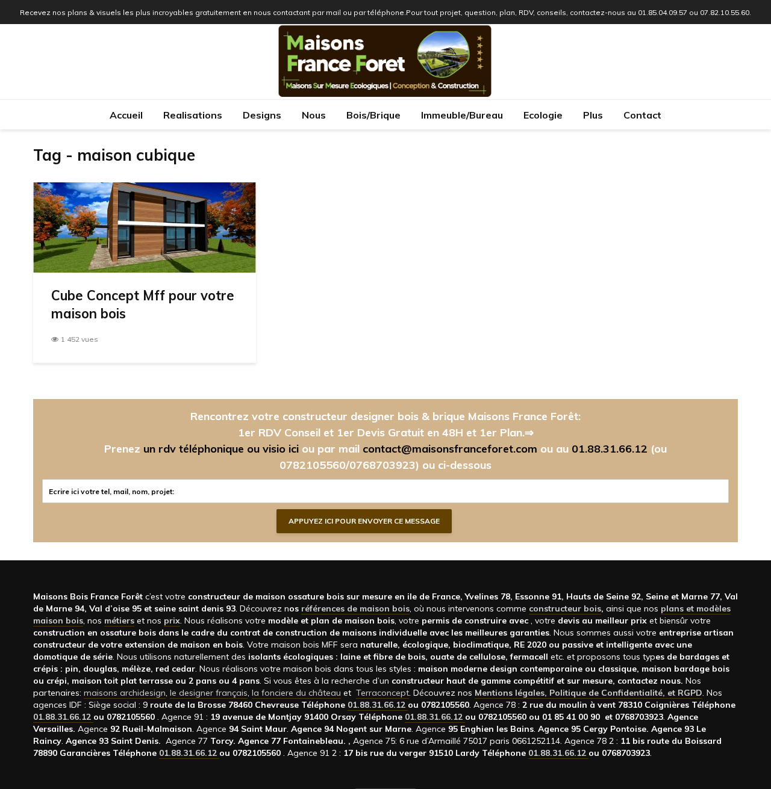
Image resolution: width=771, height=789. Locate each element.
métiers (119, 620)
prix (172, 620)
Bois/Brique (373, 115)
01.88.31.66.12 (610, 449)
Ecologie (543, 115)
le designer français (209, 692)
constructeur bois (565, 608)
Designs (262, 115)
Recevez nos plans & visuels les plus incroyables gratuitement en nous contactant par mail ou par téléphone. (213, 12)
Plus (593, 115)
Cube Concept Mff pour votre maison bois (142, 304)
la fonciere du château (296, 692)
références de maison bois (355, 608)
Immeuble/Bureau (462, 115)
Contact (642, 115)
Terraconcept (382, 692)
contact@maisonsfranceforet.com (450, 449)
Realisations (192, 115)
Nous (314, 115)
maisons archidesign (125, 692)
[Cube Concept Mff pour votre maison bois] (144, 226)
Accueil (126, 115)
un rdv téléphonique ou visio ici (221, 449)
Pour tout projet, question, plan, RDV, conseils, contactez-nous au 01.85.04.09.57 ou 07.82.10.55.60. (578, 12)
